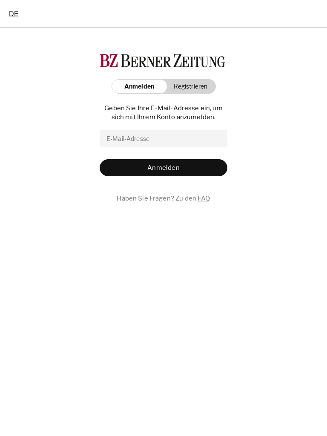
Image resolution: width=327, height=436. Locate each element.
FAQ (204, 198)
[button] (188, 86)
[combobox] (14, 13)
